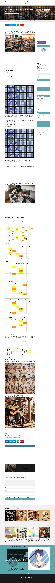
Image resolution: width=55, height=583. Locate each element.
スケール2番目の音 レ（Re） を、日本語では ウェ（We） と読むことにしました (43, 68)
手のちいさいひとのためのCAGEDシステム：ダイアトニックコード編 (44, 540)
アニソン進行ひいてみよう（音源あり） (42, 65)
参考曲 (38, 117)
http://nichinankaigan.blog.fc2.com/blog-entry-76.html (12, 437)
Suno (38, 81)
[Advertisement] (20, 61)
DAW (38, 79)
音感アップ (9, 20)
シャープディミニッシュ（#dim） (43, 101)
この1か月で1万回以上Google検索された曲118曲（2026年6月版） (43, 66)
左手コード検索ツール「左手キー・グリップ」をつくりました (43, 67)
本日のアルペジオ (40, 109)
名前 (5, 487)
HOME (30, 3)
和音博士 (39, 107)
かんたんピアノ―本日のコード (24, 3)
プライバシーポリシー (24, 577)
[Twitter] (11, 25)
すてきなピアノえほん (40, 94)
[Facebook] (7, 25)
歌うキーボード (40, 134)
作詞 (38, 121)
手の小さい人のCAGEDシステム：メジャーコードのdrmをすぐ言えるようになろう (10, 540)
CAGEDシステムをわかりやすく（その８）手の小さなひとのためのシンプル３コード (33, 540)
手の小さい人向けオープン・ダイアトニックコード (10, 523)
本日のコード (39, 111)
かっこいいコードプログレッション (42, 115)
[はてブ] (14, 25)
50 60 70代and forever (40, 92)
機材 (38, 83)
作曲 (38, 113)
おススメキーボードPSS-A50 (40, 39)
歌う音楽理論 (39, 119)
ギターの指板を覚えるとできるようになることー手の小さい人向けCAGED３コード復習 (21, 524)
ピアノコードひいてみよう (41, 96)
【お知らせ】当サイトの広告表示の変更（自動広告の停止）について (43, 64)
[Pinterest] (22, 25)
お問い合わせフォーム (31, 577)
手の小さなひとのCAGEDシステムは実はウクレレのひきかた (44, 523)
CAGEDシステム (18, 20)
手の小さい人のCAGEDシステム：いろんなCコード (21, 540)
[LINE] (18, 25)
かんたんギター (13, 20)
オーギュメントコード (41, 100)
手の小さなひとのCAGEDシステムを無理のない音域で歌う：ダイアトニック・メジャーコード (33, 524)
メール (6, 490)
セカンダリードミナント (41, 98)
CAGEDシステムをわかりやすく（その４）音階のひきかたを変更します (29, 20)
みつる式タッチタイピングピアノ (42, 132)
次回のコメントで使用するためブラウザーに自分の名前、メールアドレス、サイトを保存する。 (17, 497)
